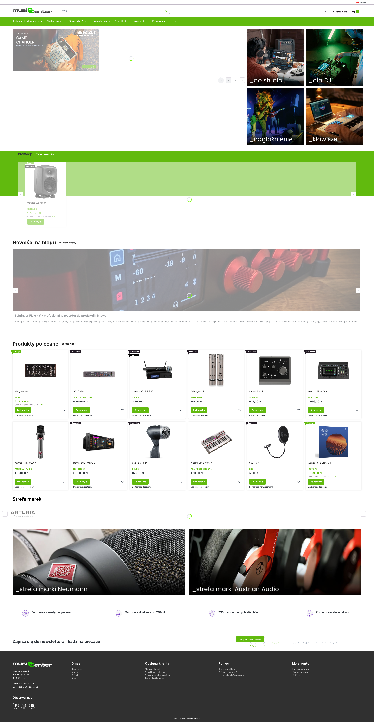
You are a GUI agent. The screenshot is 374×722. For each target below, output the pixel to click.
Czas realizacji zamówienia (157, 675)
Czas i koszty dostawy (156, 672)
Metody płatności (153, 669)
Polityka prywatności (228, 672)
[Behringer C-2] (216, 370)
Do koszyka (35, 221)
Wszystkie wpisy (67, 242)
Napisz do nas (78, 672)
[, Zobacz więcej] (22, 514)
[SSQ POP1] (275, 442)
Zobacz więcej (69, 343)
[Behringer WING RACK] (99, 442)
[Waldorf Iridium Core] (333, 370)
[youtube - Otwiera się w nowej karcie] (32, 705)
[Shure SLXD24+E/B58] (157, 370)
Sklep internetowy (186, 718)
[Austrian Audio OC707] (40, 442)
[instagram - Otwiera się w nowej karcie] (24, 706)
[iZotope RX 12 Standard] (333, 442)
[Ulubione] (325, 11)
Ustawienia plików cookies (231, 675)
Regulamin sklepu (227, 669)
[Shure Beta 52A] (157, 442)
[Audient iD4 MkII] (275, 370)
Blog (73, 678)
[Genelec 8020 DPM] (45, 182)
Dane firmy (76, 669)
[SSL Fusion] (99, 370)
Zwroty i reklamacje (154, 678)
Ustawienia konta (300, 672)
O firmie (75, 675)
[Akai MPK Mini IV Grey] (216, 442)
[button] (166, 10)
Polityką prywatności (257, 646)
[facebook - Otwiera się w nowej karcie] (16, 705)
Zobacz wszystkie (45, 154)
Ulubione (296, 675)
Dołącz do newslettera (250, 639)
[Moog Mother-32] (40, 370)
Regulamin (276, 643)
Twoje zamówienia (300, 669)
